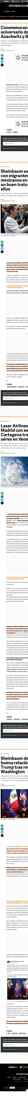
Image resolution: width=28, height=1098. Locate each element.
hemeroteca (18, 1081)
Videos (8, 11)
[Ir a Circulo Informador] (15, 0)
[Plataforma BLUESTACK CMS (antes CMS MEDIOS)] (12, 1087)
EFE (3, 199)
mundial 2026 (22, 1033)
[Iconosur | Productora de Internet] (7, 1087)
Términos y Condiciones (22, 148)
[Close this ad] (27, 1090)
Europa (9, 132)
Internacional (5, 23)
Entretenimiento (17, 1079)
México (14, 1077)
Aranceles (14, 1033)
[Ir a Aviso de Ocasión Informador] (7, 0)
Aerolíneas (17, 719)
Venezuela (9, 719)
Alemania (15, 132)
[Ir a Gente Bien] (23, 0)
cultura (25, 1079)
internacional (22, 1077)
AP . (3, 451)
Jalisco (9, 1077)
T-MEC (8, 1033)
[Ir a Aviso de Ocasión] (13, 1065)
